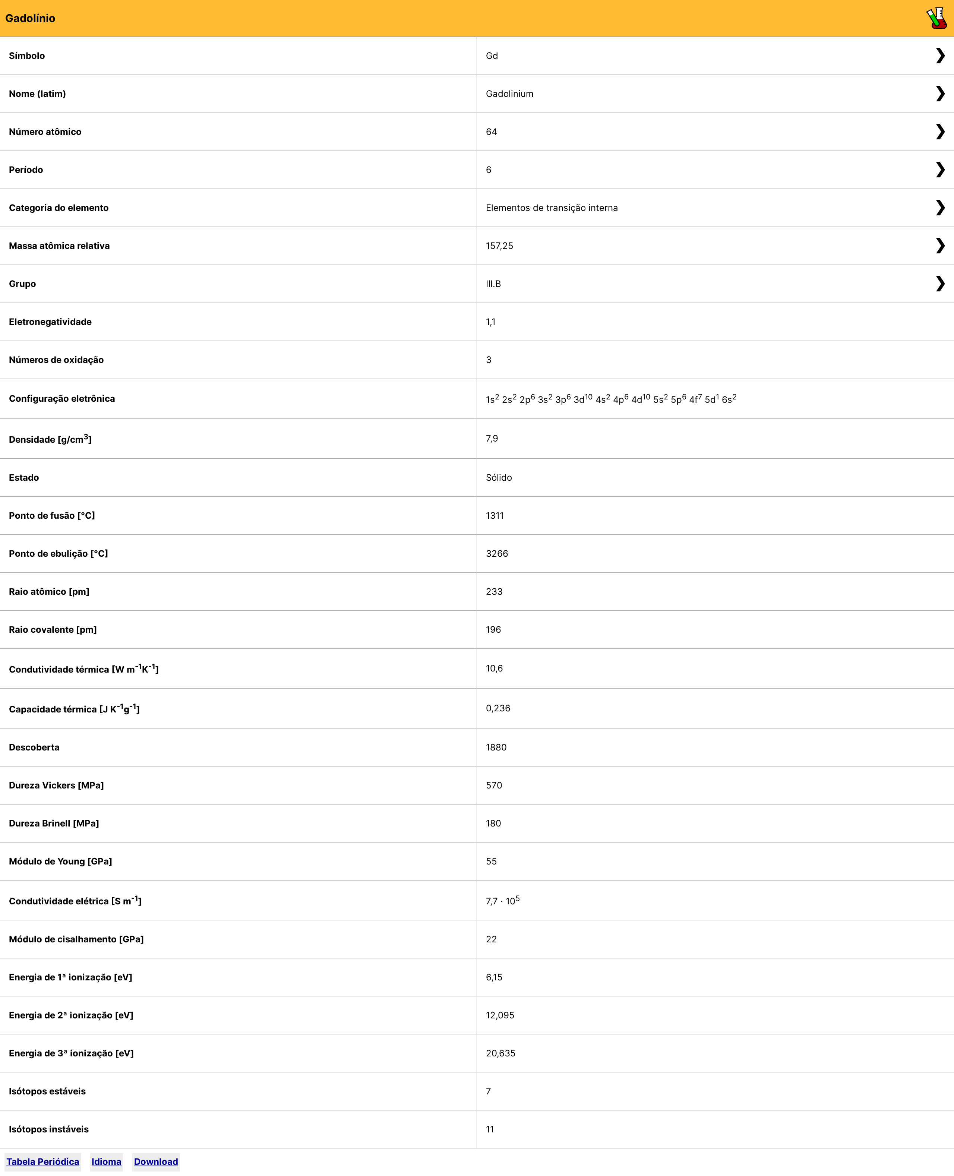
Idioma (106, 1161)
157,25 (500, 245)
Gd (492, 55)
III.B (493, 283)
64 (491, 131)
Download (156, 1161)
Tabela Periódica (42, 1161)
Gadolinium (510, 93)
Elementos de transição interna (552, 207)
